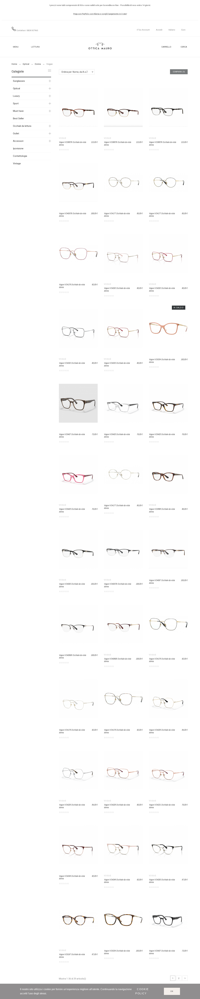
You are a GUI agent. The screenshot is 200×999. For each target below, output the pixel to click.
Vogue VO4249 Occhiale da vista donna (72, 877)
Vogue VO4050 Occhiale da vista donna (72, 585)
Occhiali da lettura (22, 126)
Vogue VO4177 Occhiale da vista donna (117, 214)
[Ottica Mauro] (100, 46)
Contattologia (20, 156)
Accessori (18, 141)
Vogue (62, 138)
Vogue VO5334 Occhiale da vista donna (162, 360)
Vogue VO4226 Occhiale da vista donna (162, 731)
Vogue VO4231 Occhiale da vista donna (162, 806)
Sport (16, 103)
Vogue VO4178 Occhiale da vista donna (72, 286)
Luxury (16, 96)
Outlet (16, 133)
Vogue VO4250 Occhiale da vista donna (162, 881)
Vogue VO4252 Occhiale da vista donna (117, 289)
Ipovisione (18, 148)
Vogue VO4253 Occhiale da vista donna (117, 364)
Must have (18, 111)
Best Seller (18, 118)
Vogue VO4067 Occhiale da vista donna (162, 581)
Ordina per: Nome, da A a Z (74, 72)
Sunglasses (19, 81)
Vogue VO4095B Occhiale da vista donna (72, 656)
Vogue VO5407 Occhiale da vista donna (72, 435)
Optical (16, 88)
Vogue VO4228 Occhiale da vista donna (117, 806)
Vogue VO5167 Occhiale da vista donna (72, 955)
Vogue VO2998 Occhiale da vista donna (162, 510)
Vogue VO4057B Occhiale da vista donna (72, 214)
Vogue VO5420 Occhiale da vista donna (117, 435)
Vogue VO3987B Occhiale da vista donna (72, 143)
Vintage (17, 163)
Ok (171, 991)
